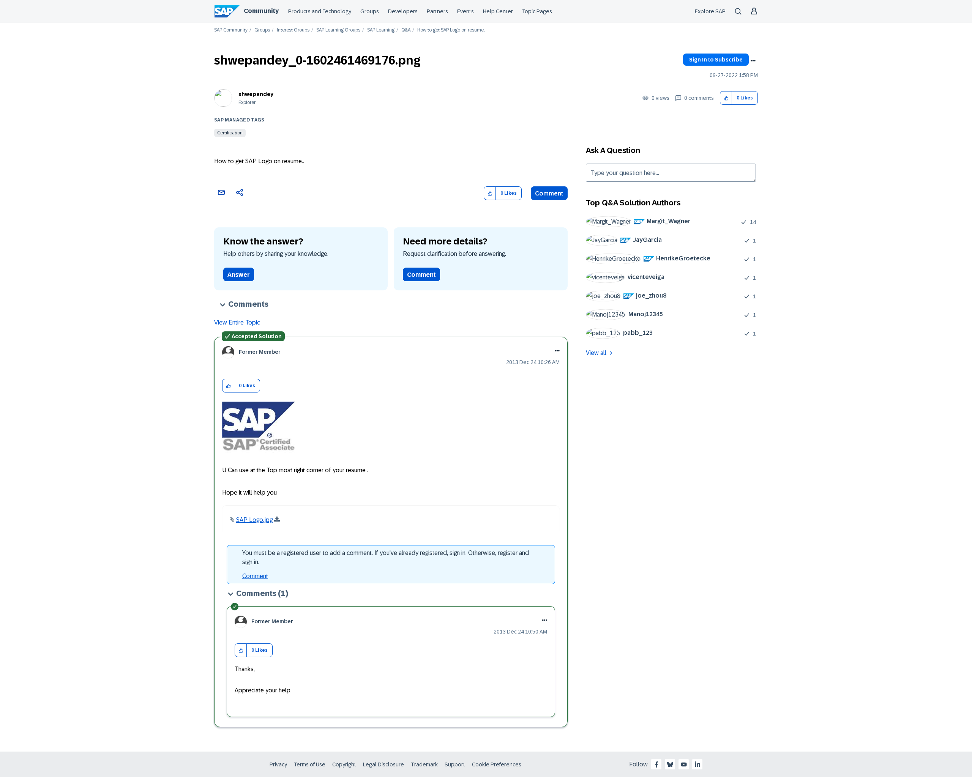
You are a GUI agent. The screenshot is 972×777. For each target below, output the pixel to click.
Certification (230, 133)
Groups (369, 11)
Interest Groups (293, 30)
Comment (549, 193)
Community (261, 11)
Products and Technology (319, 11)
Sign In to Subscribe (716, 60)
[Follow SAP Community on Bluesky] (670, 764)
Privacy (278, 764)
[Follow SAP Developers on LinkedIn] (697, 764)
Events (465, 11)
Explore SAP (710, 11)
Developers (403, 11)
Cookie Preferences (496, 764)
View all (596, 353)
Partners (437, 11)
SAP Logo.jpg (254, 520)
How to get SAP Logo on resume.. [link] (451, 30)
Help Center (498, 11)
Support (455, 764)
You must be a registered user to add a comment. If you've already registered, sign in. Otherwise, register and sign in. (385, 557)
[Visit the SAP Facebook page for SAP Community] (656, 764)
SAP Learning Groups (338, 30)
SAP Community (231, 30)
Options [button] (753, 61)
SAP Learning (380, 30)
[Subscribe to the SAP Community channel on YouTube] (684, 764)
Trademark (424, 764)
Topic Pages (537, 11)
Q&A (405, 30)
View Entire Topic (237, 322)
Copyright (344, 764)
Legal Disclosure (383, 764)
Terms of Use (309, 764)
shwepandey (255, 94)
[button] (726, 98)
